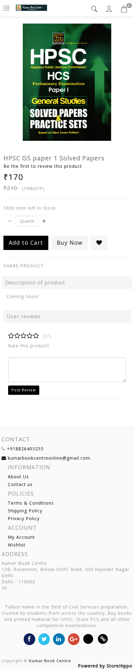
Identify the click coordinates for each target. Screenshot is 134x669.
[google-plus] (73, 639)
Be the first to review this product (42, 166)
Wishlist (17, 545)
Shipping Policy (25, 511)
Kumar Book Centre (50, 660)
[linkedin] (59, 639)
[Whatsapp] (88, 639)
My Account (21, 537)
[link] (103, 639)
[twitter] (44, 639)
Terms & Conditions (31, 503)
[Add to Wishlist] (99, 243)
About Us (18, 476)
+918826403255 (25, 449)
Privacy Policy (24, 518)
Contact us (20, 484)
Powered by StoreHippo (105, 666)
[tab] (95, 9)
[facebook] (29, 639)
